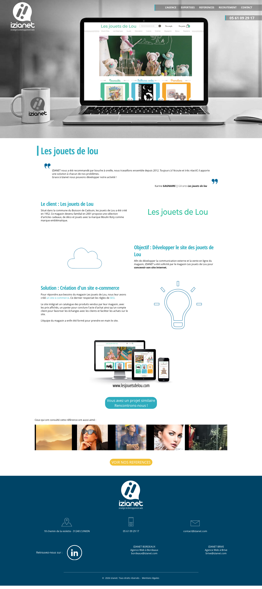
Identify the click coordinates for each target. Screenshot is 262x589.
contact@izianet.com (195, 531)
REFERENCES (206, 7)
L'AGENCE (170, 7)
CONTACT (246, 7)
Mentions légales (151, 578)
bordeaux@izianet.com (144, 553)
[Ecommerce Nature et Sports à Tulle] (208, 437)
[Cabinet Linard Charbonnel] (54, 437)
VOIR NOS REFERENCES (131, 462)
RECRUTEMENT (228, 7)
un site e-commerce (57, 298)
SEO (112, 298)
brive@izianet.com (216, 553)
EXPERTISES (188, 7)
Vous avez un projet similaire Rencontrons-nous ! (131, 403)
